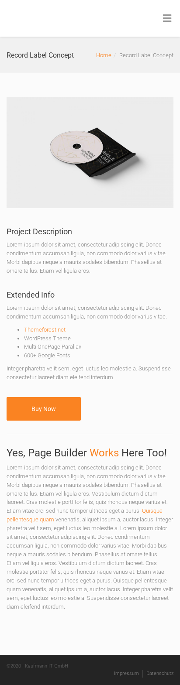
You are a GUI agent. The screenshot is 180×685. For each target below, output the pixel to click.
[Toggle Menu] (167, 18)
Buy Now (43, 408)
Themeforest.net (45, 329)
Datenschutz (159, 673)
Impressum (126, 673)
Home (103, 55)
